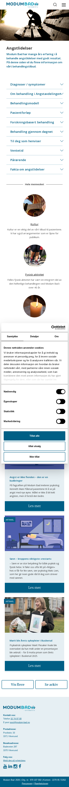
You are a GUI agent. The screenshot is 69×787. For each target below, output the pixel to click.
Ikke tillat (34, 456)
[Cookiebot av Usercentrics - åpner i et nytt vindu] (51, 327)
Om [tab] (57, 336)
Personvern (27, 783)
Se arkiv (51, 684)
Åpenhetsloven (41, 783)
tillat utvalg (34, 446)
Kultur (34, 224)
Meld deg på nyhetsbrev (14, 760)
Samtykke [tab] (12, 336)
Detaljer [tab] (34, 336)
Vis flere (18, 684)
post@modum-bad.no (20, 722)
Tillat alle (34, 435)
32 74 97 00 (16, 719)
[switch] (60, 401)
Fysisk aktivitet (34, 274)
